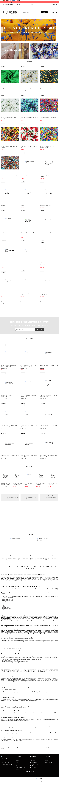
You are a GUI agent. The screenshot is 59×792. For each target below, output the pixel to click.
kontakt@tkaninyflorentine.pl (7, 762)
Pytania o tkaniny (33, 767)
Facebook (17, 648)
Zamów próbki (32, 760)
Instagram (13, 648)
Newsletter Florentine (48, 762)
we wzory (11, 599)
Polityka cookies (18, 765)
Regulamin (17, 762)
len (3, 605)
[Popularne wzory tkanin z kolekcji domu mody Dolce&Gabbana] (44, 546)
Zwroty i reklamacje (19, 764)
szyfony (4, 606)
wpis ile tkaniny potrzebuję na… (9, 647)
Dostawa (17, 758)
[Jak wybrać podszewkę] (15, 546)
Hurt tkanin (32, 758)
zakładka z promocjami (19, 581)
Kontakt (46, 760)
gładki (7, 599)
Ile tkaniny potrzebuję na (34, 764)
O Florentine (47, 758)
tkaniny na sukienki (6, 607)
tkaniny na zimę (6, 610)
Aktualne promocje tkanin (20, 769)
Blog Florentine (32, 765)
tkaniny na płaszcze (7, 608)
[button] (18, 756)
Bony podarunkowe (33, 762)
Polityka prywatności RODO (20, 767)
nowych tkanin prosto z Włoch (47, 580)
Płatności (17, 760)
